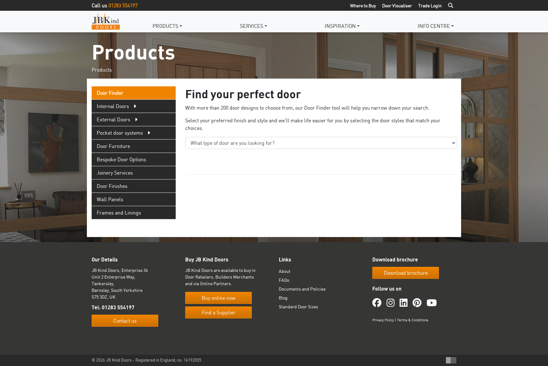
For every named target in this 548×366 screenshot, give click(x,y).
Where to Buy (363, 5)
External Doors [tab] (113, 119)
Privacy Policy (383, 320)
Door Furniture (113, 146)
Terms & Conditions (412, 320)
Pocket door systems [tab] (120, 133)
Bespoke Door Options (121, 159)
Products (165, 26)
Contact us (125, 321)
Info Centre (434, 26)
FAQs (284, 280)
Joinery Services (115, 173)
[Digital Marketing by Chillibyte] (451, 360)
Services (251, 26)
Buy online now (219, 298)
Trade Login (430, 5)
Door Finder (110, 93)
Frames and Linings (119, 212)
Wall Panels (110, 199)
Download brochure (406, 273)
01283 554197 (123, 5)
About (284, 271)
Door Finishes (112, 186)
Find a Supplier (219, 312)
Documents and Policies (302, 289)
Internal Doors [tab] (113, 106)
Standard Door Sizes (298, 306)
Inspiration (340, 26)
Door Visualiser (397, 5)
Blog (283, 297)
